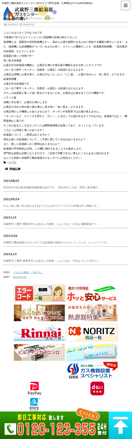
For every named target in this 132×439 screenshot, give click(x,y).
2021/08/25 (11, 180)
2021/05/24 (11, 199)
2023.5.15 (9, 217)
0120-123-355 (54, 422)
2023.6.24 (9, 254)
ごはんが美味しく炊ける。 (28, 272)
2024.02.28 (19, 277)
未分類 (12, 162)
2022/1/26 (10, 235)
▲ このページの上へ (120, 422)
